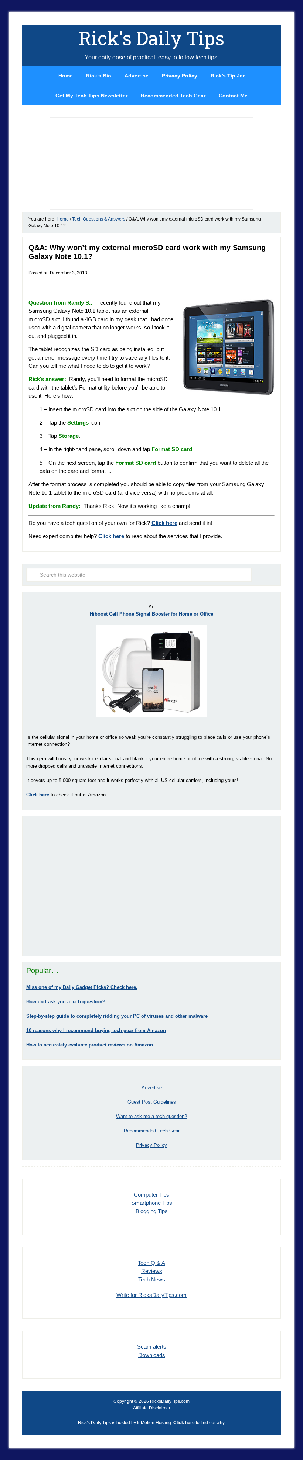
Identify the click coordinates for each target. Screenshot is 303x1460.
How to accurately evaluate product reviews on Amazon (89, 1045)
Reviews (151, 1271)
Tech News (151, 1279)
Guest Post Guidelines (151, 1102)
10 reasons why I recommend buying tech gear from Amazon (96, 1030)
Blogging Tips (152, 1211)
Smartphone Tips (151, 1203)
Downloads (151, 1355)
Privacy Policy (151, 1145)
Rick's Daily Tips (151, 38)
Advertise (152, 1087)
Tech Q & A (151, 1263)
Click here (164, 523)
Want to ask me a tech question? (151, 1116)
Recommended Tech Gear (152, 1131)
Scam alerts (151, 1346)
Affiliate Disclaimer (151, 1408)
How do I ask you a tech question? (65, 1001)
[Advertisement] (151, 886)
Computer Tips (151, 1194)
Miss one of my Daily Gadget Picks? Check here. (81, 987)
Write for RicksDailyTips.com (151, 1295)
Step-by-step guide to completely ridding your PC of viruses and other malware (117, 1016)
